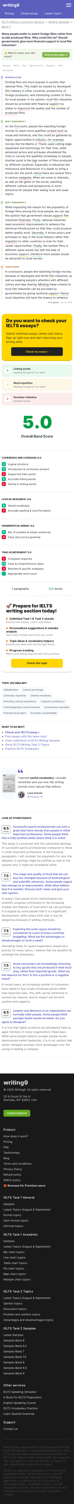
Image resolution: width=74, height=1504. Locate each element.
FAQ (6, 1147)
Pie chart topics (13, 1268)
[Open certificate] (9, 783)
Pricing (9, 13)
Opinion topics (12, 1303)
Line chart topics (14, 1257)
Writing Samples (58, 22)
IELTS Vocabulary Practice (20, 1408)
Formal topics (12, 1215)
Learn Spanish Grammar (19, 1413)
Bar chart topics (13, 1252)
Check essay (29, 13)
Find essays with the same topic (26, 736)
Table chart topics (15, 1263)
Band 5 (6, 26)
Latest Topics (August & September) (27, 1209)
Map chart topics (14, 1274)
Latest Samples (13, 1335)
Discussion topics (14, 1309)
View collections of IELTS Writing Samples (32, 740)
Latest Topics (53, 13)
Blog (6, 1158)
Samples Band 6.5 (15, 1346)
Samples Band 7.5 (14, 1357)
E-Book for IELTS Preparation (22, 1397)
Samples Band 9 (13, 1373)
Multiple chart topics (16, 1279)
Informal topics (13, 1226)
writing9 (11, 5)
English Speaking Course (19, 1402)
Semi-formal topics (15, 1220)
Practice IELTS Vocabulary (22, 748)
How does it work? (15, 1136)
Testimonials (11, 1152)
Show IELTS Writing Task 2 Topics (27, 744)
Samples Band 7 (13, 1351)
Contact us (10, 1429)
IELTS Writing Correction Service (23, 22)
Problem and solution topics (21, 1314)
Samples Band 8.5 (15, 1368)
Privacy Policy (12, 1169)
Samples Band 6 (13, 1340)
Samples (8, 1204)
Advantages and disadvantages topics (28, 1320)
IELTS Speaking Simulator (20, 1391)
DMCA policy (12, 1180)
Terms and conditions (17, 1163)
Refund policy (12, 1174)
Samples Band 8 (13, 1362)
